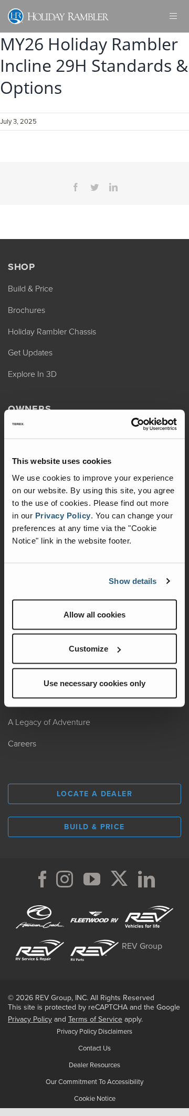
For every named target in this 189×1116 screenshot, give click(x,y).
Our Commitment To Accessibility (94, 1082)
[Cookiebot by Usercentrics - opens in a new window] (133, 424)
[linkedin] (146, 879)
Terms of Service (95, 1019)
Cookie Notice (95, 1098)
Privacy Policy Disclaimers (94, 1031)
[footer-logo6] (149, 904)
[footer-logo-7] (94, 937)
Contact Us (94, 1048)
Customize (88, 648)
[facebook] (42, 879)
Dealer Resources (94, 1065)
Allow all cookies (94, 614)
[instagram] (64, 879)
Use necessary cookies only (94, 682)
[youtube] (91, 879)
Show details (132, 581)
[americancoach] (40, 904)
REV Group (142, 946)
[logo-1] (40, 937)
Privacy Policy (63, 515)
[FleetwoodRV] (94, 904)
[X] (119, 879)
